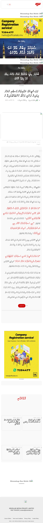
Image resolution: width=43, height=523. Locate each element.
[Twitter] (24, 514)
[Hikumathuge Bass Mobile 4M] (21, 74)
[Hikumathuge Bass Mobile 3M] (31, 16)
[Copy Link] (17, 314)
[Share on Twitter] (25, 314)
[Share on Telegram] (21, 314)
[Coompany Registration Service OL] (21, 28)
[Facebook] (26, 514)
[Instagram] (21, 514)
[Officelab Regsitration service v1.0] (21, 354)
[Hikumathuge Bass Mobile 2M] (31, 13)
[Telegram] (19, 514)
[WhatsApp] (16, 514)
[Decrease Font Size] (40, 151)
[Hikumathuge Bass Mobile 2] (21, 48)
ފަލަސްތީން (22, 305)
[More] (13, 314)
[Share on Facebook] (29, 314)
